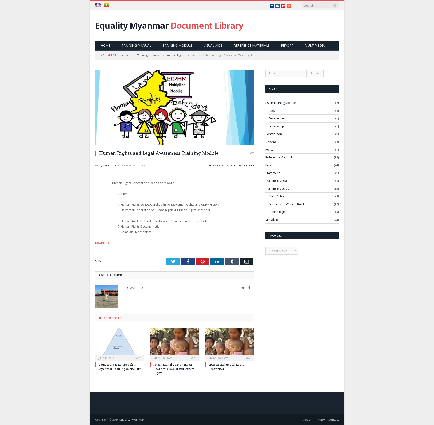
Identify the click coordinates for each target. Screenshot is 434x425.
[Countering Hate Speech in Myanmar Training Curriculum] (119, 344)
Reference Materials (252, 45)
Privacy (320, 420)
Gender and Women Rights (287, 204)
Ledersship (276, 126)
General (271, 142)
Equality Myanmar (169, 25)
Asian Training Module (280, 103)
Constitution (273, 134)
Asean (273, 111)
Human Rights (218, 165)
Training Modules (241, 165)
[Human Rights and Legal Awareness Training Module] (174, 108)
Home (105, 45)
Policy (269, 149)
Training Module (177, 45)
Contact (333, 420)
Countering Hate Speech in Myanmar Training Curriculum (120, 366)
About (307, 420)
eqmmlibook (107, 165)
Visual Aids (213, 45)
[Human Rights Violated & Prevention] (229, 344)
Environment (277, 118)
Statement (272, 173)
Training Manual (136, 45)
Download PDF (105, 243)
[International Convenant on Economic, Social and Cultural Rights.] (174, 344)
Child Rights (276, 196)
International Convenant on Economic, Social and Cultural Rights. (174, 368)
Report (287, 45)
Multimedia (315, 45)
